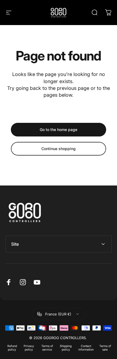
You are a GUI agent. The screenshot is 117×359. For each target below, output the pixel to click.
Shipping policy (66, 347)
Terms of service (47, 347)
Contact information (86, 347)
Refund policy (12, 347)
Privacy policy (29, 347)
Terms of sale (105, 347)
